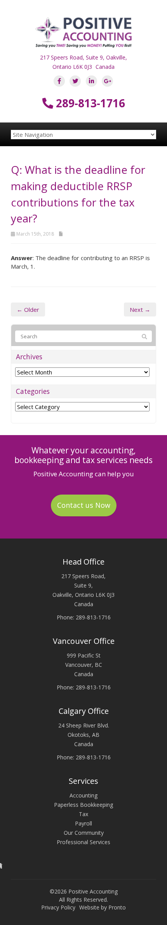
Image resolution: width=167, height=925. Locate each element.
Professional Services (83, 842)
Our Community (84, 832)
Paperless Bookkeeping (83, 804)
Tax (83, 814)
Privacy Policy (58, 907)
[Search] (144, 336)
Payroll (83, 823)
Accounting (83, 795)
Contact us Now (83, 505)
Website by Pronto (102, 907)
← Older (28, 309)
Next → (140, 309)
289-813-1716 (89, 103)
